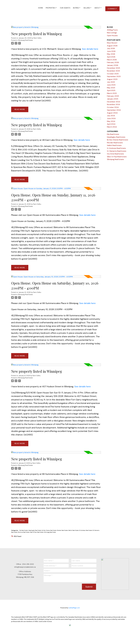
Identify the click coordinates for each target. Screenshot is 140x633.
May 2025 (111, 88)
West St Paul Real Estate (37, 532)
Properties (50, 8)
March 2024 (112, 127)
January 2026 (112, 65)
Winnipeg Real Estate (25, 40)
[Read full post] (56, 28)
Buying (76, 8)
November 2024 (113, 104)
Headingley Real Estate (35, 530)
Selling (86, 8)
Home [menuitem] (40, 8)
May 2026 (111, 54)
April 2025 (111, 90)
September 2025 (114, 76)
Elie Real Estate (23, 530)
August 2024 (112, 113)
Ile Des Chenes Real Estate (49, 530)
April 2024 (111, 124)
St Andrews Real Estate (85, 530)
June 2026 (111, 51)
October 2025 (113, 74)
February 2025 (113, 96)
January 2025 (112, 99)
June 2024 (111, 118)
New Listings (112, 33)
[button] (112, 8)
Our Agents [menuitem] (65, 8)
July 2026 (111, 48)
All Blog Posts (112, 30)
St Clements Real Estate (116, 151)
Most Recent (112, 43)
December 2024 (113, 102)
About (97, 8)
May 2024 (111, 121)
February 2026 (113, 62)
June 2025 (111, 85)
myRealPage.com (74, 608)
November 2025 (113, 71)
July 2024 (111, 115)
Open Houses (112, 35)
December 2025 (113, 68)
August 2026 (112, 46)
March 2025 (112, 93)
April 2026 (111, 57)
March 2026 (112, 60)
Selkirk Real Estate (74, 530)
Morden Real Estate (62, 530)
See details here (90, 48)
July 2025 (111, 82)
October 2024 (113, 107)
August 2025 (112, 79)
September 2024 (114, 110)
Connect (112, 9)
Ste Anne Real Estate (24, 532)
